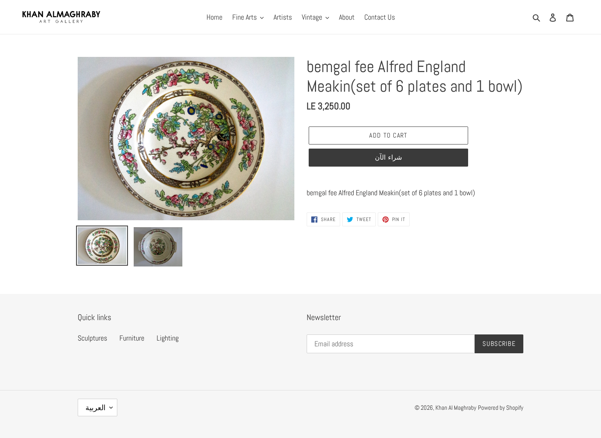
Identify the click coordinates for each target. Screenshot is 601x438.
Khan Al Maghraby (455, 407)
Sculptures (92, 338)
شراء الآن (388, 157)
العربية (95, 407)
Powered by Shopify (500, 407)
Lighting (168, 338)
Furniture (131, 338)
